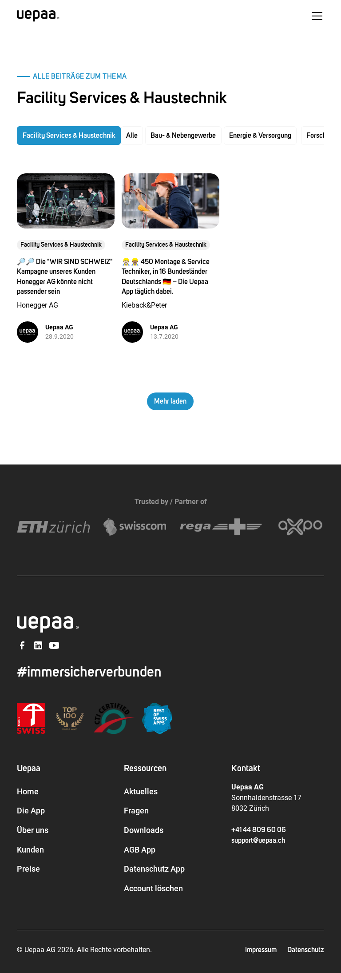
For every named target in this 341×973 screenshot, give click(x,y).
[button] (315, 16)
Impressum (261, 949)
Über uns (32, 830)
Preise (28, 868)
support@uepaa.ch (258, 840)
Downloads (143, 830)
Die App (31, 810)
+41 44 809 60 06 (258, 829)
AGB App (139, 849)
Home (28, 791)
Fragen (136, 810)
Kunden (30, 849)
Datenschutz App (154, 868)
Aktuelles (141, 791)
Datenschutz (305, 949)
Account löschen (153, 888)
